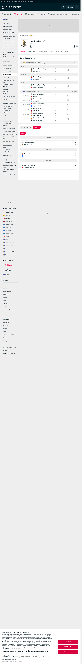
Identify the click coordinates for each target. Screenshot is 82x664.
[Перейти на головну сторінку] (15, 7)
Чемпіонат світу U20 (8, 41)
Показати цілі (68, 651)
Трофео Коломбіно (8, 115)
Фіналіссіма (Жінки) (9, 162)
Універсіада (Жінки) (9, 174)
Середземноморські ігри (9, 100)
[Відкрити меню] (77, 7)
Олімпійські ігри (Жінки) (7, 146)
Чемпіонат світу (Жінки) (10, 134)
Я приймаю (68, 641)
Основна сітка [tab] (26, 127)
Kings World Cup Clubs (9, 128)
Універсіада (6, 118)
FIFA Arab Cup (7, 72)
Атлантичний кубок (8, 66)
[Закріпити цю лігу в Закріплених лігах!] (44, 41)
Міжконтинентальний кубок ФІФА (9, 37)
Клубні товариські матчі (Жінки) (8, 159)
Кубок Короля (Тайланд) (7, 92)
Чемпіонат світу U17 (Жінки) (8, 142)
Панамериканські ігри (9, 103)
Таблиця (59, 51)
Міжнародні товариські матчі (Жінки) (10, 154)
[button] (77, 46)
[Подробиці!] (49, 70)
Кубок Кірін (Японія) (9, 96)
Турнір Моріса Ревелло (7, 111)
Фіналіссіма (6, 47)
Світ (34, 35)
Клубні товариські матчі (8, 58)
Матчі (51, 51)
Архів (66, 51)
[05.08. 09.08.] (54, 46)
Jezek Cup (5, 89)
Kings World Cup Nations (8, 124)
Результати (43, 51)
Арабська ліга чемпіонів (7, 62)
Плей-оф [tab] (37, 127)
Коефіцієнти (32, 51)
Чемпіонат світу (7, 26)
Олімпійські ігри (7, 29)
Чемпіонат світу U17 (8, 44)
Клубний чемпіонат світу (8, 33)
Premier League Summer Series (7, 107)
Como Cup (6, 23)
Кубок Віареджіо (8, 121)
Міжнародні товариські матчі (10, 53)
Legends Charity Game (9, 131)
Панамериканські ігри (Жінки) (9, 166)
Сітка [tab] (22, 133)
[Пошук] (63, 7)
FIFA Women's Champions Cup (7, 150)
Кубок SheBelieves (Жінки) (8, 170)
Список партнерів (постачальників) (12, 661)
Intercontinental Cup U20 (8, 81)
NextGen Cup (7, 75)
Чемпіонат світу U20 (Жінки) (8, 138)
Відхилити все (68, 646)
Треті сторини (16, 648)
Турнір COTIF (6, 78)
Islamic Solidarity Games (8, 85)
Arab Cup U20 (7, 69)
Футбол (25, 35)
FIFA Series (6, 50)
